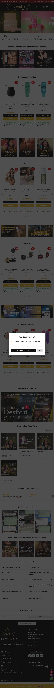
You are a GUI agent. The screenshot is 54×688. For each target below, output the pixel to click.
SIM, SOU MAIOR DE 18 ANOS (23, 350)
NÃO (40, 350)
